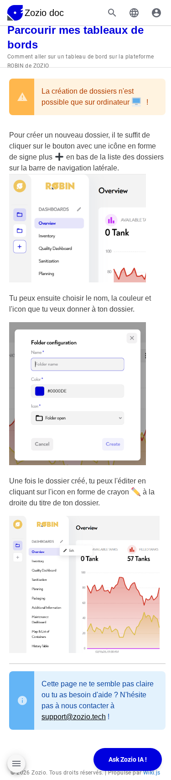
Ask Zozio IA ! (127, 759)
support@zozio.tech (73, 717)
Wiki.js (152, 772)
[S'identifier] (156, 13)
